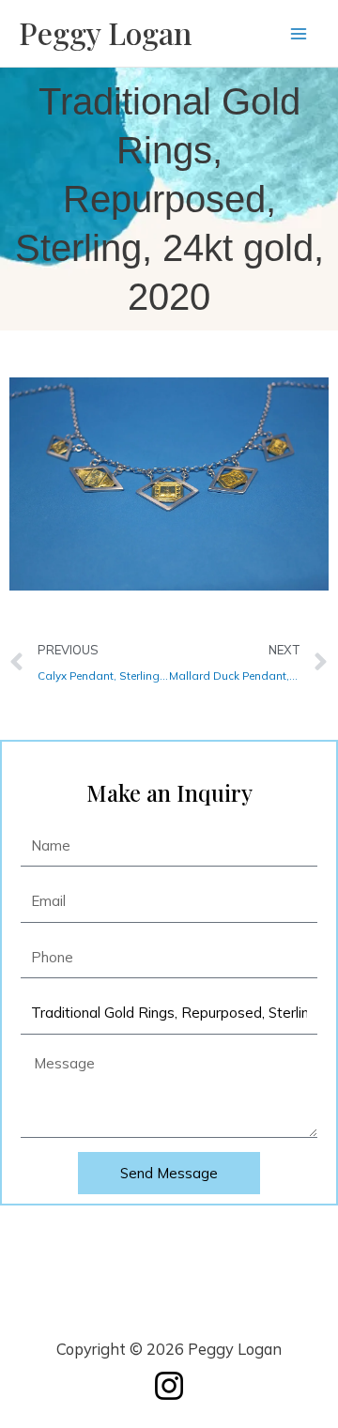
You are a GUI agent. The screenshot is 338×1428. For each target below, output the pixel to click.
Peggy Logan (105, 32)
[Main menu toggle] (298, 33)
